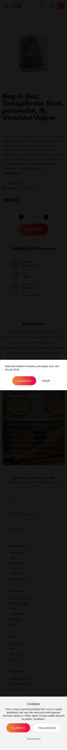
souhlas (49, 709)
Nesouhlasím (47, 728)
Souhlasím (24, 381)
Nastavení (33, 739)
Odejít (46, 381)
